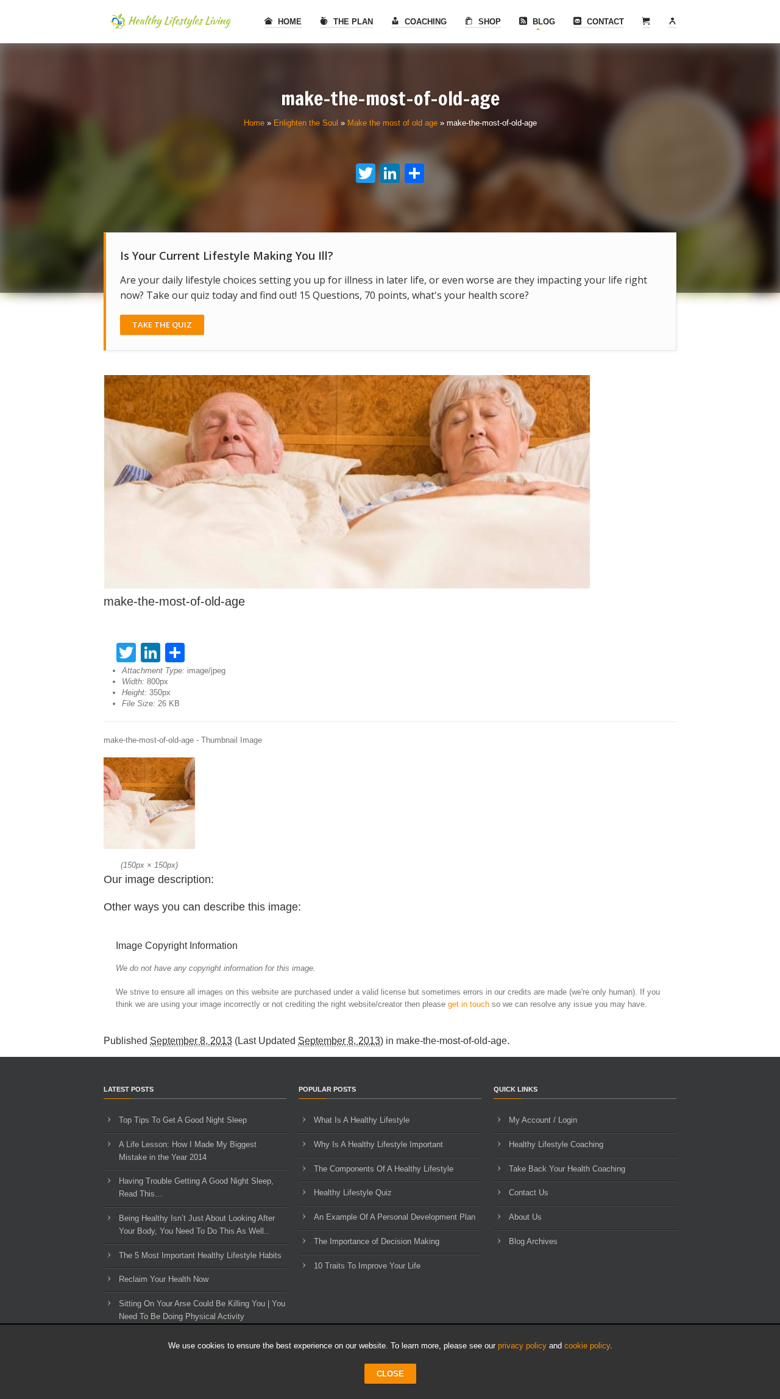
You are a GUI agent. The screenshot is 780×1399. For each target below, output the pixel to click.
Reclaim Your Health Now (163, 1279)
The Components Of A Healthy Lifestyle (383, 1168)
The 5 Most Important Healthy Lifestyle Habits (200, 1255)
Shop (488, 21)
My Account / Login (543, 1120)
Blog (542, 21)
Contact (604, 21)
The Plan (352, 21)
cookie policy (587, 1345)
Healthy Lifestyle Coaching (556, 1144)
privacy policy (522, 1345)
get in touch (468, 1004)
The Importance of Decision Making (376, 1241)
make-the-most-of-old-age (451, 1041)
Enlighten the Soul (306, 122)
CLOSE (390, 1373)
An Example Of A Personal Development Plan (394, 1217)
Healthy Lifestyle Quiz (353, 1192)
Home (288, 21)
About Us (525, 1217)
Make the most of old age (392, 122)
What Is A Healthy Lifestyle (362, 1120)
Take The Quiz (162, 324)
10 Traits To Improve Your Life (367, 1265)
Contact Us (528, 1192)
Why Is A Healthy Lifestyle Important (378, 1144)
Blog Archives (533, 1241)
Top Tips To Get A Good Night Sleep (183, 1120)
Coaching (424, 21)
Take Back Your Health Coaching (567, 1168)
